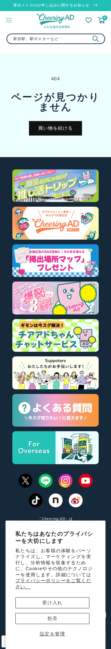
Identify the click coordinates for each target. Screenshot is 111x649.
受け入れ (52, 602)
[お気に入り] (88, 20)
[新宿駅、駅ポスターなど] (95, 39)
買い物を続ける (55, 128)
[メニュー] (9, 20)
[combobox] (55, 39)
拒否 (52, 618)
